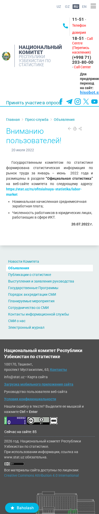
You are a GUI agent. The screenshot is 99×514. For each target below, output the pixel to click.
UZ (59, 7)
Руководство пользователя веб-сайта (35, 392)
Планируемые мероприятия (31, 301)
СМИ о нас (16, 321)
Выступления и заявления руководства (41, 281)
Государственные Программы (33, 288)
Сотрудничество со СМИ (28, 308)
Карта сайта (37, 377)
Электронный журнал (26, 327)
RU (76, 7)
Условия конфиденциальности (30, 399)
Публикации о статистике (29, 275)
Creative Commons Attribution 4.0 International (41, 475)
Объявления (18, 268)
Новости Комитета (23, 261)
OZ (67, 7)
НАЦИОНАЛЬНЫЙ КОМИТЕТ (40, 49)
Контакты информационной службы (38, 314)
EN (84, 7)
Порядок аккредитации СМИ (32, 294)
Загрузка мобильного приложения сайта (38, 384)
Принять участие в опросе (33, 102)
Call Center (82, 67)
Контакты (58, 370)
